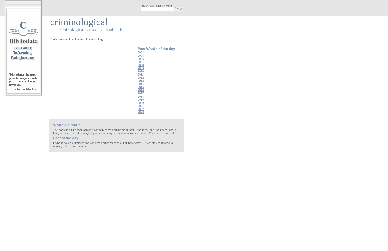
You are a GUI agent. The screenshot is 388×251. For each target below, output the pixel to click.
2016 (141, 90)
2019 (141, 99)
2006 (141, 58)
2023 (141, 112)
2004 (141, 52)
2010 (141, 71)
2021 (141, 106)
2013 (141, 80)
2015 (141, 87)
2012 (141, 77)
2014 (141, 84)
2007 (141, 62)
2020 (141, 102)
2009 (141, 68)
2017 (141, 93)
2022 (141, 109)
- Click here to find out (160, 133)
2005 (141, 55)
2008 (141, 65)
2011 (141, 74)
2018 (141, 96)
